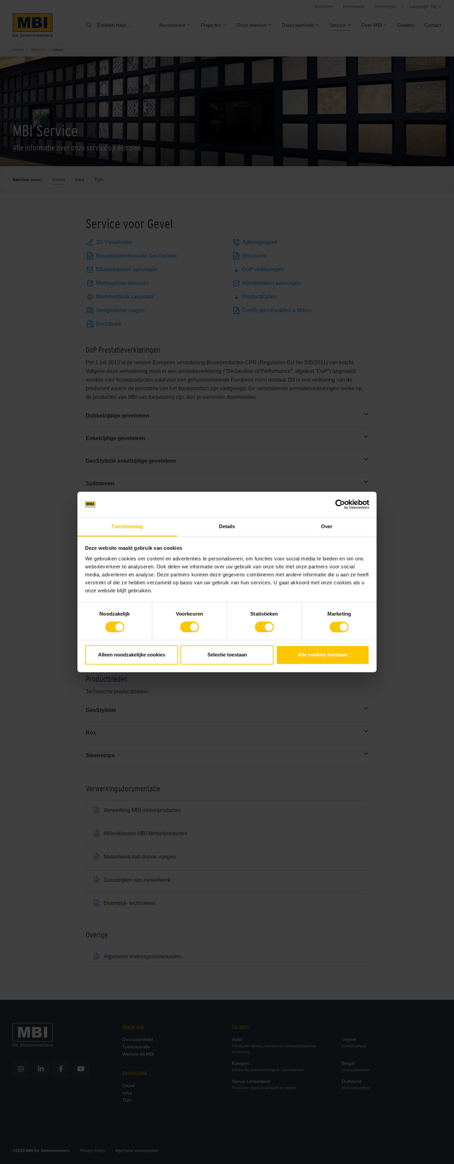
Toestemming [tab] (127, 526)
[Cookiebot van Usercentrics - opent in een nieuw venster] (340, 505)
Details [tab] (227, 526)
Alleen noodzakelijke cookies (131, 654)
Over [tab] (326, 526)
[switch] (189, 628)
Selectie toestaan (227, 654)
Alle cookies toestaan (322, 654)
